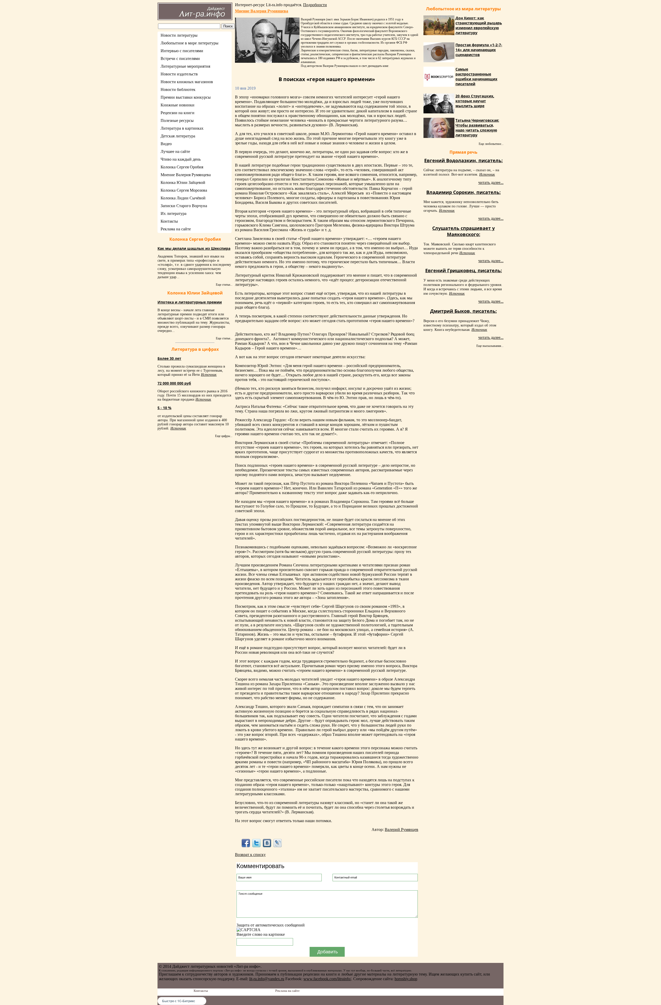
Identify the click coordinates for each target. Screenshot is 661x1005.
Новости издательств (179, 74)
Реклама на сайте (176, 229)
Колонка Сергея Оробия (182, 167)
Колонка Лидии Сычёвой (183, 198)
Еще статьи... (224, 284)
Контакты (169, 221)
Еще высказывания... (489, 346)
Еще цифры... (223, 436)
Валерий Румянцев (401, 829)
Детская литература (178, 136)
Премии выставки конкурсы (186, 97)
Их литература (173, 213)
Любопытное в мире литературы (189, 43)
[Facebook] (245, 842)
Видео (166, 144)
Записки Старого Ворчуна (184, 206)
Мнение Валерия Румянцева (186, 175)
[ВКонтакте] (267, 842)
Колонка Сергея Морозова (184, 190)
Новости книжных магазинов (187, 82)
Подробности (315, 5)
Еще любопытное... (491, 144)
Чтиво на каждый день (181, 159)
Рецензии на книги (177, 113)
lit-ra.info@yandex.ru (266, 979)
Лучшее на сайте (175, 151)
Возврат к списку (250, 854)
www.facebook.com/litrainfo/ (327, 979)
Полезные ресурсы (177, 120)
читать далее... (490, 182)
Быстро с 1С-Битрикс (178, 1001)
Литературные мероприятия (185, 66)
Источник (209, 375)
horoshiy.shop (406, 979)
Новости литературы (179, 35)
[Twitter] (256, 842)
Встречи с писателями (180, 58)
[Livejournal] (277, 842)
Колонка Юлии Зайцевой (183, 182)
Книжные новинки (177, 105)
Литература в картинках (182, 128)
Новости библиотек (178, 89)
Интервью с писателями (182, 51)
